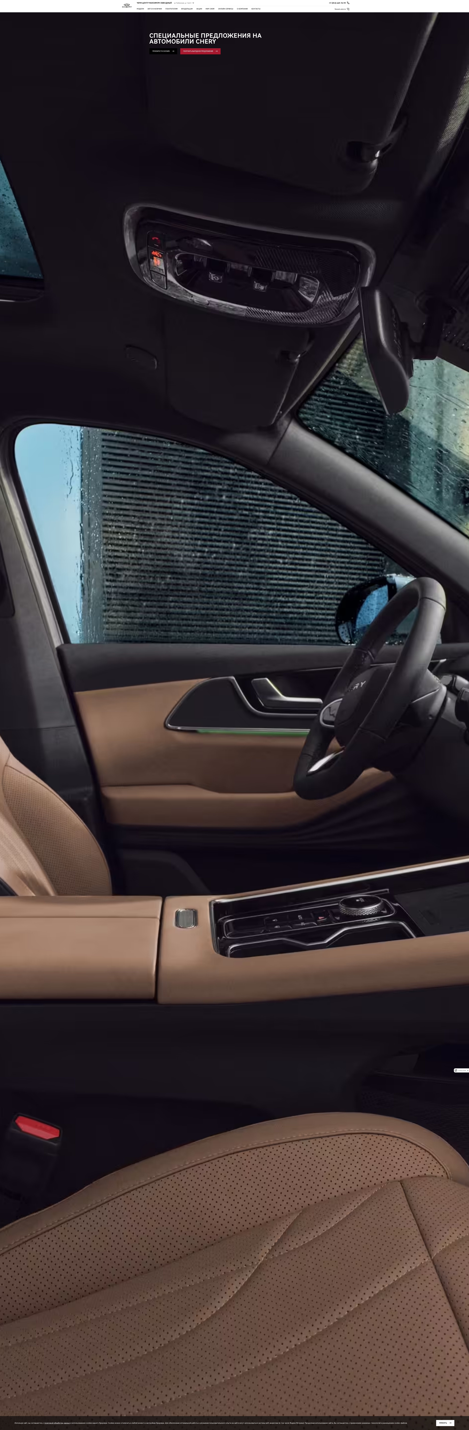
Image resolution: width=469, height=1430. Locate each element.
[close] (467, 1070)
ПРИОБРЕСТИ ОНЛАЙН (161, 51)
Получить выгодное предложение (198, 51)
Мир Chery (210, 9)
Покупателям (171, 9)
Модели (140, 9)
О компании (242, 9)
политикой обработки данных (57, 1423)
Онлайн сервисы (225, 9)
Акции (199, 9)
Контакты (256, 9)
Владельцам (187, 9)
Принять (443, 1423)
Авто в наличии (155, 9)
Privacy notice (462, 1070)
